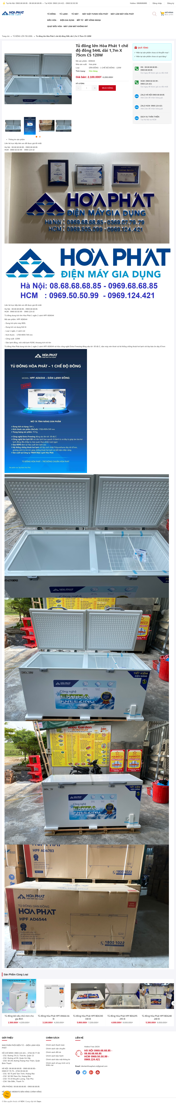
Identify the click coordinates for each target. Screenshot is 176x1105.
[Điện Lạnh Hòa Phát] (13, 13)
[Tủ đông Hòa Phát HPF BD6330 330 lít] (88, 996)
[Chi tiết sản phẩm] (141, 1001)
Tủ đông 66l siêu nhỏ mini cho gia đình (19, 1017)
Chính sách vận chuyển (55, 1049)
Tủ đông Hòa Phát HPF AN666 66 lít (53, 1017)
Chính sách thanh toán (55, 1045)
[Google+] (91, 1072)
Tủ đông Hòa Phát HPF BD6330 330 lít (88, 1017)
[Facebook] (78, 1072)
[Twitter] (84, 1072)
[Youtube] (97, 1072)
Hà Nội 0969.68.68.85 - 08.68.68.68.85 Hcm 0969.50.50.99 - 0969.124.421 (98, 1055)
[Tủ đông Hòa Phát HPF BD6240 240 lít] (157, 996)
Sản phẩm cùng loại (16, 974)
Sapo (39, 1101)
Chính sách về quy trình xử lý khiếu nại (58, 1064)
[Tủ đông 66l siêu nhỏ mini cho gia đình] (19, 996)
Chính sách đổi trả (53, 1052)
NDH (22, 1101)
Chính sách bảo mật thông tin (58, 1059)
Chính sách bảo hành (55, 1056)
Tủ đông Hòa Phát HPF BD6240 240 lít (157, 1017)
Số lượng (80, 83)
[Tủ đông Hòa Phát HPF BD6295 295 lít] (122, 996)
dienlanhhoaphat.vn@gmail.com (94, 1066)
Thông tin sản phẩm (16, 139)
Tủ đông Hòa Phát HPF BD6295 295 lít (122, 1017)
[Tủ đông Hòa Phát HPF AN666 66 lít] (53, 996)
